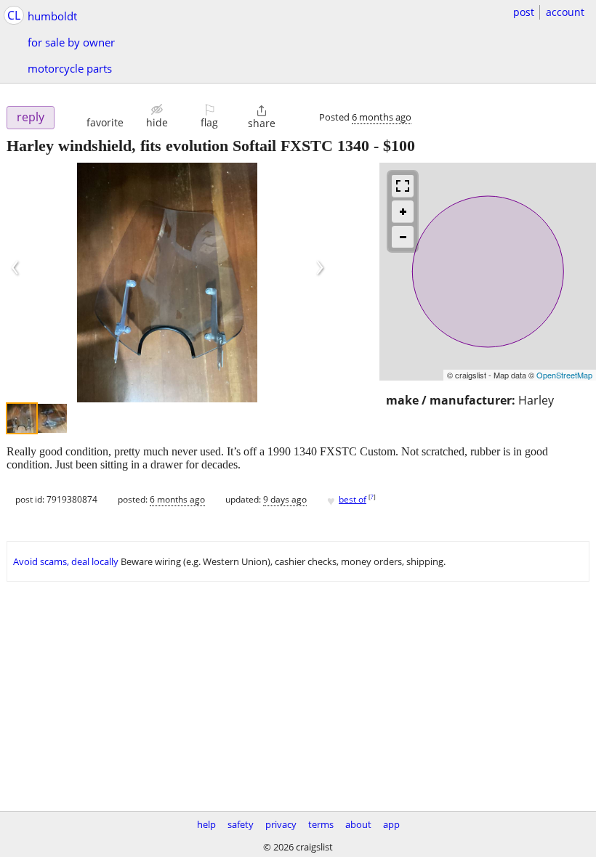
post (523, 12)
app (391, 824)
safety (240, 824)
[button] (105, 115)
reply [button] (30, 117)
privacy (281, 824)
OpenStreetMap (564, 375)
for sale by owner (71, 42)
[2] (52, 418)
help (206, 824)
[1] (22, 418)
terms (321, 824)
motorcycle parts (70, 68)
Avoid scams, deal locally (65, 561)
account (565, 12)
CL (13, 15)
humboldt (52, 16)
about (358, 824)
